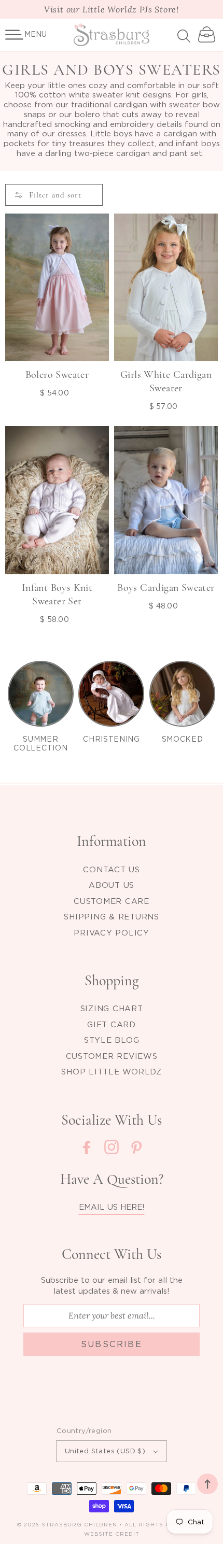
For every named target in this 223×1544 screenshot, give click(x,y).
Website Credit (112, 1534)
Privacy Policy (111, 932)
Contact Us (111, 869)
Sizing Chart (111, 1008)
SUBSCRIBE (112, 1344)
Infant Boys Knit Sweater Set (57, 594)
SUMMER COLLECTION (40, 743)
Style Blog (112, 1040)
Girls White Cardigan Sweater (166, 381)
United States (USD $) (105, 1450)
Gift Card (111, 1024)
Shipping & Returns (111, 916)
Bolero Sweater (57, 375)
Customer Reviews (112, 1056)
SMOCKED (182, 739)
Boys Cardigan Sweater (165, 588)
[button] (14, 35)
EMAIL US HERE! (112, 1206)
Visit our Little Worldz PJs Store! (111, 9)
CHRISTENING (111, 739)
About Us (111, 885)
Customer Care (111, 901)
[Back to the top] (207, 1484)
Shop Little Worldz (111, 1071)
